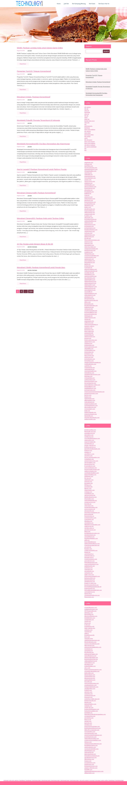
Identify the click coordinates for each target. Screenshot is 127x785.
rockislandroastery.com (91, 405)
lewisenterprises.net (90, 202)
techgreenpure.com (89, 228)
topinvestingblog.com (90, 474)
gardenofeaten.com (89, 680)
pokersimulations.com (90, 269)
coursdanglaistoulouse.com (92, 438)
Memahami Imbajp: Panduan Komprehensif (33, 97)
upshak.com (87, 721)
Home (58, 3)
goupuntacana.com (89, 176)
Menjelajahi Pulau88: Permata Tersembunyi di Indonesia (38, 120)
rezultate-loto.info (89, 272)
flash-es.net (87, 719)
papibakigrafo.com (89, 566)
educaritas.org (88, 190)
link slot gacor (88, 140)
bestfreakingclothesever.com (92, 728)
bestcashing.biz (88, 514)
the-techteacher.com (90, 383)
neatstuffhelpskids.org (90, 500)
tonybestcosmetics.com (91, 393)
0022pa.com (87, 485)
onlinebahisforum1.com (91, 169)
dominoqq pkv (88, 126)
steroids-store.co (89, 528)
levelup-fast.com (89, 266)
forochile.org (87, 504)
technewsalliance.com (90, 312)
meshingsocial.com (89, 695)
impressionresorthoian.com (92, 726)
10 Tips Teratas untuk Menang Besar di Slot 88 (35, 244)
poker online (104, 780)
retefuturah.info (88, 309)
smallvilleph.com (89, 493)
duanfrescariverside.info (91, 300)
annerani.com (88, 481)
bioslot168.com (88, 416)
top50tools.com (88, 476)
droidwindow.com (89, 345)
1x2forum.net (88, 164)
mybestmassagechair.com (91, 545)
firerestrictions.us (89, 516)
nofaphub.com (88, 183)
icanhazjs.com (88, 567)
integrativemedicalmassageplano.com (95, 714)
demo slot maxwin (89, 141)
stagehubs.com (88, 162)
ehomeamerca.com (89, 224)
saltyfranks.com (88, 479)
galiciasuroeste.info (89, 495)
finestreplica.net (88, 304)
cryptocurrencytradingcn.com (92, 740)
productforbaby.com (90, 666)
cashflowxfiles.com (89, 688)
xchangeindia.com (89, 378)
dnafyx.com (87, 207)
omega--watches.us (90, 445)
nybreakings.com (89, 372)
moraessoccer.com (89, 502)
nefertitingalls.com (89, 185)
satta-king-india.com (90, 247)
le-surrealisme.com (89, 466)
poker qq (86, 119)
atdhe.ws (87, 540)
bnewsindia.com (89, 352)
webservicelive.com (90, 419)
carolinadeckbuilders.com (91, 473)
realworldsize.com (89, 662)
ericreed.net (87, 547)
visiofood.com (88, 343)
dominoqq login (36, 780)
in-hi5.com (87, 624)
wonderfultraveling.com (90, 507)
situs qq (86, 110)
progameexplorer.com (90, 403)
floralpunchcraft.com (90, 700)
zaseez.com (87, 179)
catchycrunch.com (89, 181)
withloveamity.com (89, 212)
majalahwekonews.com (91, 609)
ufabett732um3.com (90, 317)
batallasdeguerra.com (90, 497)
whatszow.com (88, 222)
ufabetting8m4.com (89, 279)
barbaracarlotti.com (89, 578)
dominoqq (87, 112)
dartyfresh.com (88, 200)
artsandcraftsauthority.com (91, 417)
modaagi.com (88, 492)
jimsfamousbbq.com (90, 430)
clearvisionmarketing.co (91, 324)
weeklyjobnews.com (90, 747)
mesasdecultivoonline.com (91, 671)
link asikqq (87, 136)
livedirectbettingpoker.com (91, 709)
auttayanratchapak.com (91, 654)
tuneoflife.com (88, 769)
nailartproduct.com (89, 235)
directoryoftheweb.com (90, 616)
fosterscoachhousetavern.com (93, 669)
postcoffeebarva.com (90, 655)
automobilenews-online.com (92, 385)
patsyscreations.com (90, 186)
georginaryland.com (90, 535)
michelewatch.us (89, 443)
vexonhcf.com (88, 455)
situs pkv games (13, 780)
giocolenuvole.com (89, 209)
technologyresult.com (90, 219)
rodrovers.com (88, 243)
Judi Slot (66, 3)
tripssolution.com (89, 245)
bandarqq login (119, 780)
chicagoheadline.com (90, 171)
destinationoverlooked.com (92, 755)
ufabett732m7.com (89, 341)
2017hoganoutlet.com (90, 611)
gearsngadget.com (89, 260)
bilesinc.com (87, 488)
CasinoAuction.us (89, 555)
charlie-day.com (88, 707)
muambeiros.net (89, 519)
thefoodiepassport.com (90, 562)
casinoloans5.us (89, 554)
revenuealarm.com (89, 409)
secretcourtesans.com (90, 167)
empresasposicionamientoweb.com (94, 391)
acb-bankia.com (88, 718)
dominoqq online (89, 134)
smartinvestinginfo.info (90, 310)
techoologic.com (89, 360)
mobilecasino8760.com (90, 550)
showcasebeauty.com (90, 467)
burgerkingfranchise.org (91, 659)
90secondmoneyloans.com (92, 240)
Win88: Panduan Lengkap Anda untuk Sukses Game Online (40, 48)
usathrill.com (88, 366)
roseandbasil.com (89, 536)
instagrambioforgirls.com (91, 687)
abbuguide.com (88, 217)
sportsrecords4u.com (90, 276)
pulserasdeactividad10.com (92, 576)
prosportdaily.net (89, 335)
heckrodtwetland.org (90, 542)
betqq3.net (87, 552)
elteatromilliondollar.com (91, 657)
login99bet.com (88, 166)
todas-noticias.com (89, 628)
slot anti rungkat (84, 780)
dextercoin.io (88, 593)
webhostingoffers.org (90, 221)
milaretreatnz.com (89, 490)
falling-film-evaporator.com (91, 730)
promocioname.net (89, 509)
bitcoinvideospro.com (90, 642)
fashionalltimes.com (90, 386)
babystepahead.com (90, 754)
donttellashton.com (89, 618)
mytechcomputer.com (90, 414)
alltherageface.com (89, 400)
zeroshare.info (88, 486)
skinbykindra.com (89, 398)
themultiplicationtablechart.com (93, 590)
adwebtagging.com (89, 750)
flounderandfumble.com (91, 305)
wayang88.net (88, 291)
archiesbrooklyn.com (90, 517)
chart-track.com (88, 505)
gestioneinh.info (88, 333)
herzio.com (87, 623)
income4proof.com (89, 188)
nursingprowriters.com (90, 733)
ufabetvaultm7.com (89, 285)
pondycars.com (88, 357)
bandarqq (87, 128)
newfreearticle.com (89, 676)
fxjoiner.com (87, 397)
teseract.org (87, 338)
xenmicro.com (88, 197)
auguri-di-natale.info (89, 442)
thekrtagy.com (88, 376)
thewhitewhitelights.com (91, 538)
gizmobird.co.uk (88, 435)
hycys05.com (88, 681)
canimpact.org (88, 569)
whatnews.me (88, 328)
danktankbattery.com (90, 704)
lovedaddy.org (88, 712)
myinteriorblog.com (89, 350)
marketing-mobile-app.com (92, 699)
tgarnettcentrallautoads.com (92, 448)
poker (86, 117)
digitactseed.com (89, 236)
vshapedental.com (89, 367)
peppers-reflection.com (90, 768)
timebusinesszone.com (91, 766)
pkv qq (86, 109)
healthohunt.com (89, 307)
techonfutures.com (89, 359)
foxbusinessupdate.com (91, 711)
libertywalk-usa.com (90, 431)
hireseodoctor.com (89, 262)
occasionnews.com (89, 762)
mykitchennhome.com (90, 559)
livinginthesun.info (89, 635)
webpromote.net (88, 526)
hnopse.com (87, 761)
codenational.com (89, 402)
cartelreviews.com (89, 231)
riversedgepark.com (90, 178)
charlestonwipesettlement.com (93, 743)
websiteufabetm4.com (90, 293)
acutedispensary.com (90, 737)
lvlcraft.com (87, 238)
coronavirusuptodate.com (91, 255)
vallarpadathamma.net (90, 661)
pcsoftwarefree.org (89, 204)
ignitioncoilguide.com (90, 412)
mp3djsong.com (88, 436)
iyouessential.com (89, 210)
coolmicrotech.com (89, 379)
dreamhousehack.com (90, 381)
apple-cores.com (89, 574)
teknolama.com (88, 664)
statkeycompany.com (90, 471)
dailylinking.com (88, 205)
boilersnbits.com (89, 673)
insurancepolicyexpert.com (92, 469)
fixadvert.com (88, 450)
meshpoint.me (88, 649)
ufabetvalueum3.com (90, 283)
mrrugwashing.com (89, 716)
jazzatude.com (88, 483)
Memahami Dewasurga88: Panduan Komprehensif (36, 193)
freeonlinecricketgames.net (92, 512)
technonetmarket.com (90, 314)
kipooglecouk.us (89, 557)
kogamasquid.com (89, 588)
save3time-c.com (89, 454)
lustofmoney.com (89, 764)
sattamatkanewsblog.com (91, 738)
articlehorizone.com (89, 250)
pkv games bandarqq (90, 146)
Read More (23, 64)
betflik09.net (87, 193)
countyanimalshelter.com (91, 749)
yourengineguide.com (90, 371)
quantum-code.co (89, 326)
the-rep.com (87, 478)
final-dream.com (89, 329)
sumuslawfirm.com (89, 731)
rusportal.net (87, 631)
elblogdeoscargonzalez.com (92, 524)
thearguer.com (88, 697)
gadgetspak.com (89, 259)
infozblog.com (88, 521)
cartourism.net (88, 573)
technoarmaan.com (89, 390)
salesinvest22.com (89, 336)
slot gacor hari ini (103, 3)
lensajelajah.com (89, 191)
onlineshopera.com (89, 198)
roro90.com (87, 621)
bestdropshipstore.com (90, 229)
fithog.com (87, 531)
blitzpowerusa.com (89, 678)
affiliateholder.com (89, 773)
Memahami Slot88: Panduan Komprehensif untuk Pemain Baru (41, 267)
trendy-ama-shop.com (90, 340)
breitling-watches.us (90, 447)
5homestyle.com (89, 597)
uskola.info (87, 319)
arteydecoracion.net (90, 529)
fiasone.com (87, 702)
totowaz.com (88, 742)
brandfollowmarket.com (91, 745)
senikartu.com (88, 630)
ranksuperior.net (88, 752)
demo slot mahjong (89, 129)
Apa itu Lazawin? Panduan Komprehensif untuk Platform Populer (42, 169)
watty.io (86, 633)
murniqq (92, 780)
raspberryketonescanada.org (92, 362)
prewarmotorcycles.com (91, 461)
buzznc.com (87, 395)
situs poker (87, 133)
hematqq (97, 780)
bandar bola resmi (89, 121)
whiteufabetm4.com (89, 295)
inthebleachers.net (89, 581)
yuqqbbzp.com (88, 252)
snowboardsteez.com (90, 685)
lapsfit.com (87, 264)
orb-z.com (87, 668)
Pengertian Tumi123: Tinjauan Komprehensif (34, 71)
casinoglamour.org (89, 592)
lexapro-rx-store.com (90, 583)
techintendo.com (89, 226)
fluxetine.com (88, 548)
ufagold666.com (88, 348)
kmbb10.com (88, 690)
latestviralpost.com (89, 674)
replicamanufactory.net (90, 271)
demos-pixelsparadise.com (92, 457)
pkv (85, 124)
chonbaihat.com (88, 523)
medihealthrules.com (90, 364)
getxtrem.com (88, 692)
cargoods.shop (88, 638)
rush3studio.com (89, 619)
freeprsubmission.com (90, 347)
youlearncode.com (89, 214)
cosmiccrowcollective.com (91, 643)
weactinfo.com (88, 693)
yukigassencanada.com (91, 248)
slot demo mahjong (89, 145)
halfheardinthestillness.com (92, 543)
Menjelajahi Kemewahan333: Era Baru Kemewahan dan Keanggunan (43, 144)
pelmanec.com (88, 612)
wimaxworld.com (89, 511)
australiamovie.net (89, 433)
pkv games (87, 107)
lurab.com (87, 410)
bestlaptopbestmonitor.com (92, 533)
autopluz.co (87, 452)
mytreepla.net (88, 267)
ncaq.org (86, 195)
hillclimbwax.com (89, 759)
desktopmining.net (89, 579)
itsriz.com (87, 637)
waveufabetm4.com (90, 290)
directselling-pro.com (90, 407)
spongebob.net (88, 650)
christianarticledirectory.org (92, 595)
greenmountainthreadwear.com (93, 735)
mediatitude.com (89, 459)
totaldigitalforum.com (90, 388)
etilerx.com (87, 302)
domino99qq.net (88, 614)
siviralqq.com (88, 724)
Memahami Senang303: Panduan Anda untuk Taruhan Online (40, 218)
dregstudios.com (89, 498)
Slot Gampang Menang (79, 3)
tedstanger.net (88, 316)
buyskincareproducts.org (91, 585)
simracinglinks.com (89, 462)
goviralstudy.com (89, 571)
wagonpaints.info (89, 321)
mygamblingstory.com (90, 607)
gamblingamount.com (90, 757)
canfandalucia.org (89, 369)
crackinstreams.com (90, 257)
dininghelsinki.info (89, 298)
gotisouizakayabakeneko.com (92, 647)
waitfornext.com (88, 322)
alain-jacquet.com (89, 645)
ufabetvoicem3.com (90, 288)
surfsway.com (88, 233)
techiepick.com (88, 353)
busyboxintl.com (89, 652)
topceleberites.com (89, 278)
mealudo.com (88, 705)
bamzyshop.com (89, 355)
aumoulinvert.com (89, 561)
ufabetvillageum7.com (90, 286)
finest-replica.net (89, 331)
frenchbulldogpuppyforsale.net (92, 586)
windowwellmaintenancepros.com (93, 771)
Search (89, 46)
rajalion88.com (88, 174)
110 (30, 291)
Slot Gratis (92, 3)
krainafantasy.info (89, 626)
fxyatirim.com (88, 216)
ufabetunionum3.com (90, 281)
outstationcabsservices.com (92, 374)
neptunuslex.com (89, 440)
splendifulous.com (89, 274)
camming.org (88, 172)
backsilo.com (88, 723)
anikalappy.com (88, 297)
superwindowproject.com (91, 564)
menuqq (6, 780)
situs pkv (87, 122)
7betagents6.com (89, 254)
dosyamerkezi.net (89, 464)
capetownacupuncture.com (92, 640)
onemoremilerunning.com (91, 683)
